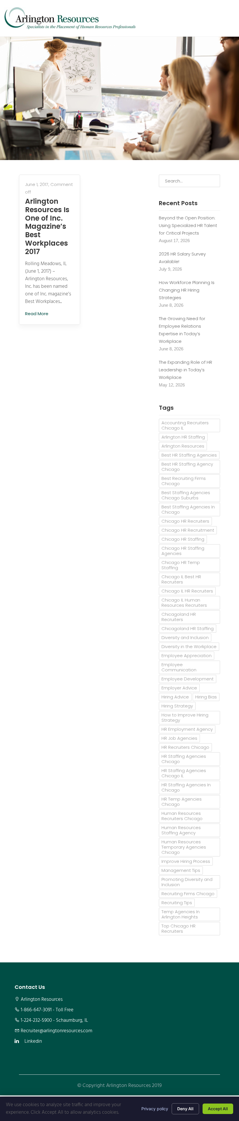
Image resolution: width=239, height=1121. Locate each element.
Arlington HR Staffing (183, 437)
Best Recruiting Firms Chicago (183, 481)
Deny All (185, 1108)
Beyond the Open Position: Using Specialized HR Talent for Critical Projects (188, 225)
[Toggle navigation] (226, 18)
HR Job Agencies (179, 738)
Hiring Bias (206, 697)
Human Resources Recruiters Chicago (182, 816)
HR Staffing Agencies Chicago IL (183, 773)
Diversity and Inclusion (185, 637)
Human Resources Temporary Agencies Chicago (183, 847)
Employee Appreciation (186, 655)
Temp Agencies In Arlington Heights (180, 914)
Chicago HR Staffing (182, 539)
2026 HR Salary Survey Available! (182, 258)
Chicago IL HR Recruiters (187, 591)
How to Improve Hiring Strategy (184, 717)
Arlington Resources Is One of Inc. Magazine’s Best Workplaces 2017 (47, 226)
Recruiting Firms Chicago (188, 894)
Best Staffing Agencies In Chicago (188, 509)
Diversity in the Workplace (189, 646)
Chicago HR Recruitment (187, 530)
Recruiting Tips (176, 903)
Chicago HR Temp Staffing (180, 565)
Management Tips (180, 870)
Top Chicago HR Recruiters (178, 928)
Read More (37, 314)
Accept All (218, 1108)
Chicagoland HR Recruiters (178, 616)
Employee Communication (178, 667)
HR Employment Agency (187, 729)
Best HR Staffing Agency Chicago (187, 466)
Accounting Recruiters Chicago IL (185, 425)
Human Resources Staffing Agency (181, 830)
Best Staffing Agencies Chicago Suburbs (185, 495)
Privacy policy (154, 1108)
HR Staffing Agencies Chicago (183, 759)
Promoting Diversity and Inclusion (186, 882)
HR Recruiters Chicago (185, 747)
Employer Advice (179, 688)
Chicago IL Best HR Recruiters (181, 579)
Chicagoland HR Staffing (187, 628)
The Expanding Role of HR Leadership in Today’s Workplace (185, 369)
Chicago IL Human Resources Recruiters (184, 602)
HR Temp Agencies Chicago (181, 801)
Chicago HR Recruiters (185, 521)
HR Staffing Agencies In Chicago (186, 787)
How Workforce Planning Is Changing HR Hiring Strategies (187, 290)
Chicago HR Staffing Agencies (182, 550)
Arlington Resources (182, 446)
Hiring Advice (175, 697)
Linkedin (33, 1041)
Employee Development (187, 679)
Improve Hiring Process (185, 861)
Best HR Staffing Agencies (189, 455)
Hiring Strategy (177, 706)
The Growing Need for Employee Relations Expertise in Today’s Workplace (182, 329)
